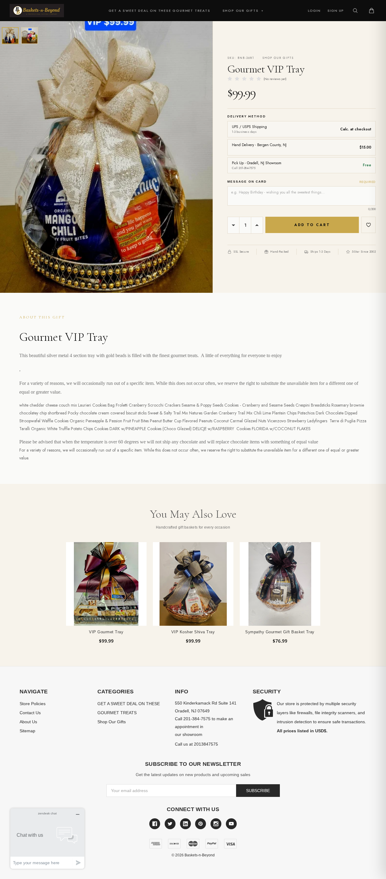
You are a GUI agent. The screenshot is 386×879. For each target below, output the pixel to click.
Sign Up (335, 10)
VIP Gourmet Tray (106, 632)
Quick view (106, 583)
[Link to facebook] (154, 823)
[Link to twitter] (170, 823)
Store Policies (33, 703)
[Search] (355, 10)
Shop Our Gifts (243, 10)
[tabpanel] (106, 593)
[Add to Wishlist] (368, 225)
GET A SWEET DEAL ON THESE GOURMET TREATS (159, 10)
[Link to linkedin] (185, 823)
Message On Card (301, 182)
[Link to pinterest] (200, 823)
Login (314, 10)
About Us (28, 721)
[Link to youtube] (231, 823)
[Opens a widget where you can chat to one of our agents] (47, 838)
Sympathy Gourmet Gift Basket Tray (280, 632)
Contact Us (30, 712)
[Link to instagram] (215, 823)
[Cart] (371, 10)
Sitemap (27, 730)
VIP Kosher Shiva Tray (193, 632)
